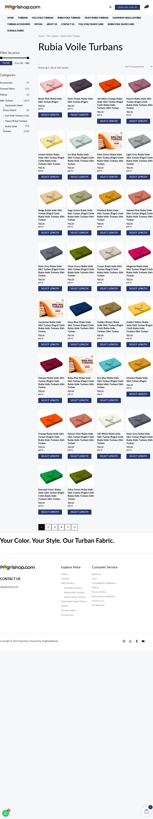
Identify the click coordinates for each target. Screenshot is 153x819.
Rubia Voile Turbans (69, 18)
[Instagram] (124, 641)
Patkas (38, 24)
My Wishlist (98, 605)
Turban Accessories (18, 24)
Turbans (23, 18)
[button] (110, 7)
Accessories (6, 83)
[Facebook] (136, 641)
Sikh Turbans (6, 101)
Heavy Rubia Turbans (96, 18)
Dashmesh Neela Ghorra (127, 18)
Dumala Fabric (15, 31)
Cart (94, 578)
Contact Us (67, 24)
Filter (6, 63)
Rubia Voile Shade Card (121, 24)
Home (10, 18)
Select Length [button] (50, 115)
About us (52, 24)
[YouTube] (143, 641)
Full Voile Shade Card (91, 24)
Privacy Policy (99, 592)
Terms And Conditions (103, 596)
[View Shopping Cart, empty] (145, 7)
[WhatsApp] (130, 641)
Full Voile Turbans (42, 18)
